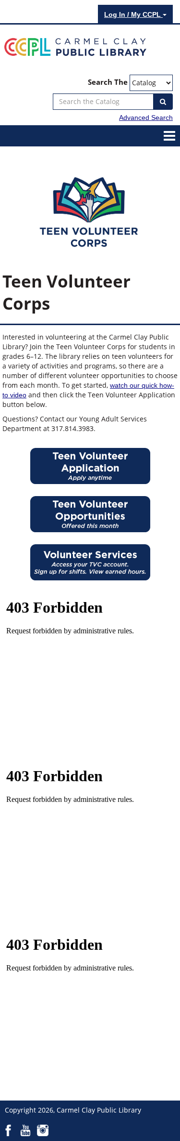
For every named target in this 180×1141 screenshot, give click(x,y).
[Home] (75, 46)
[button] (169, 135)
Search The (108, 82)
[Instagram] (42, 1130)
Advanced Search (146, 117)
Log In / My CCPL (133, 14)
